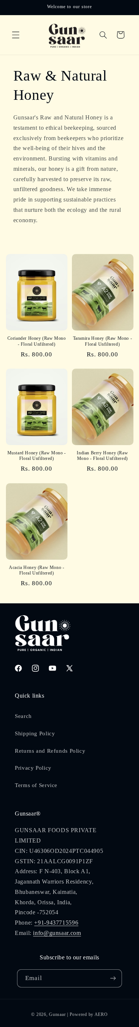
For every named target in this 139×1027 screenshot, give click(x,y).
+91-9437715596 (56, 922)
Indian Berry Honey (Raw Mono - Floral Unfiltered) (102, 455)
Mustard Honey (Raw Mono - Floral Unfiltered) (36, 455)
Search (23, 716)
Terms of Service (36, 785)
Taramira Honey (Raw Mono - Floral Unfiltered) (102, 341)
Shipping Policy (35, 733)
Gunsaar (57, 1014)
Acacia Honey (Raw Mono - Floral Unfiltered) (36, 570)
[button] (15, 34)
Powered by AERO (89, 1014)
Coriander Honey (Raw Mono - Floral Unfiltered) (36, 341)
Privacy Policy (33, 768)
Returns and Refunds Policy (50, 751)
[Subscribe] (113, 978)
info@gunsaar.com (57, 933)
